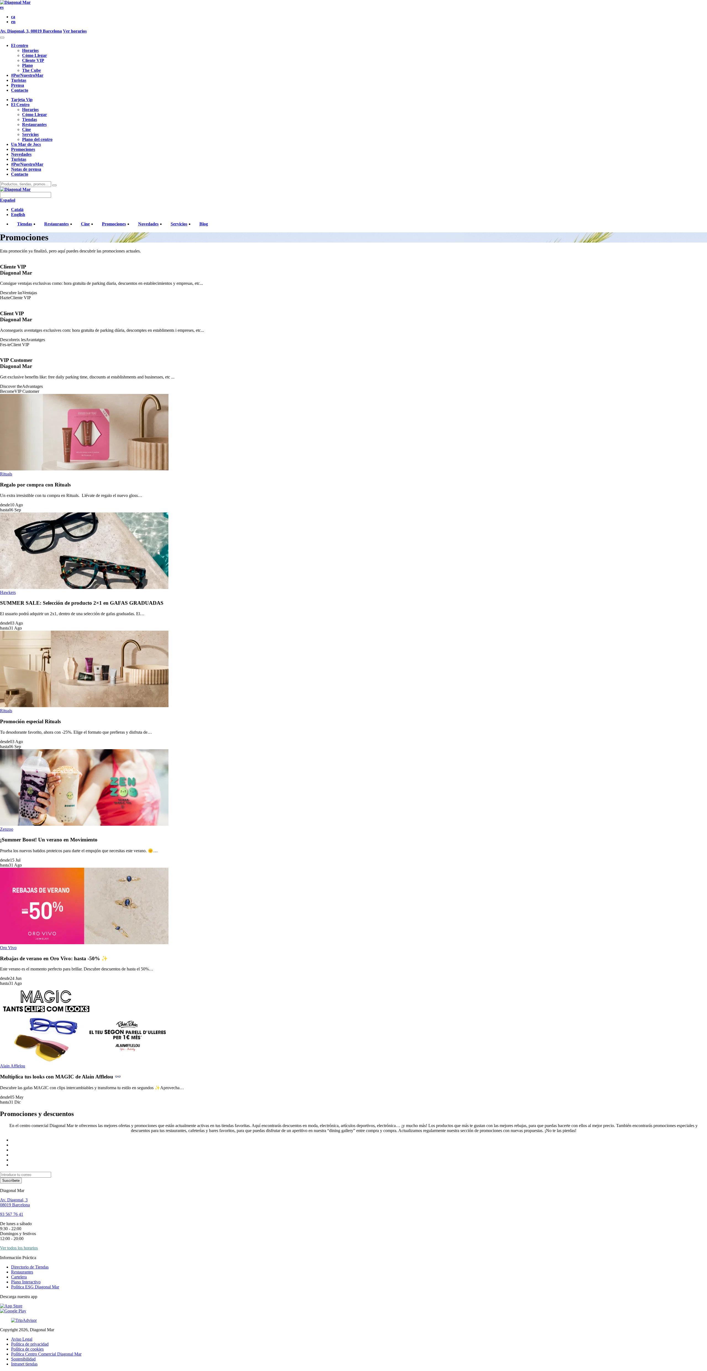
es (2, 7)
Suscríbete (11, 1180)
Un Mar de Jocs (26, 144)
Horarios (30, 50)
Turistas (18, 80)
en (13, 21)
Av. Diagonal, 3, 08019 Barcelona (31, 31)
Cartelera (19, 1277)
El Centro (20, 104)
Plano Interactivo (26, 1282)
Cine (26, 129)
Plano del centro (37, 139)
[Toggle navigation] (2, 37)
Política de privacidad (30, 1344)
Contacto (19, 90)
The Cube (31, 70)
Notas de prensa (26, 169)
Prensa (17, 85)
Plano (27, 65)
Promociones (23, 149)
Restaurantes (34, 124)
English (18, 214)
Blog (203, 224)
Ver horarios (75, 31)
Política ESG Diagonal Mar (35, 1287)
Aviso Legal (21, 1339)
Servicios (30, 134)
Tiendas (29, 119)
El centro (19, 45)
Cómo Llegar (34, 55)
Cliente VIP (33, 60)
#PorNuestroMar (27, 75)
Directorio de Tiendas (30, 1267)
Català (17, 209)
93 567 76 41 (11, 1214)
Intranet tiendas (24, 1364)
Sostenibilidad (23, 1359)
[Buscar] (54, 185)
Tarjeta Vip (22, 99)
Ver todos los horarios (19, 1248)
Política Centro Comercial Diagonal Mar (46, 1354)
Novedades (21, 154)
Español (7, 200)
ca (13, 16)
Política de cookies (27, 1349)
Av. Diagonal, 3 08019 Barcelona (15, 1202)
